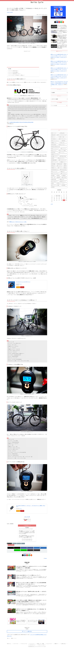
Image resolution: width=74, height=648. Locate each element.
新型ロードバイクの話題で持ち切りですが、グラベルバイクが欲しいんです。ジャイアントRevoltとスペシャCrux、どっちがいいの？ (59, 56)
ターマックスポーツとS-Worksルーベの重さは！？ (17, 75)
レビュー (23, 543)
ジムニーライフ (49, 643)
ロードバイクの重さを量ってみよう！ (15, 73)
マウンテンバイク (24, 643)
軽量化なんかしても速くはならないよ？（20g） (18, 221)
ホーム (10, 643)
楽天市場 (22, 287)
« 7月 (52, 204)
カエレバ (20, 508)
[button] (33, 550)
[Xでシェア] (14, 548)
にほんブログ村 (10, 12)
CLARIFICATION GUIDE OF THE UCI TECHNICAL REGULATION (21, 122)
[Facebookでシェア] (27, 548)
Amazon (18, 287)
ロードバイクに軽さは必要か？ (14, 72)
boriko (27, 527)
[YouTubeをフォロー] (27, 540)
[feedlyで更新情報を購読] (29, 540)
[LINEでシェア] (20, 550)
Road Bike (19, 543)
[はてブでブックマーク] (40, 548)
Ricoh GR (14, 543)
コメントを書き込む (27, 631)
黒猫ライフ (56, 643)
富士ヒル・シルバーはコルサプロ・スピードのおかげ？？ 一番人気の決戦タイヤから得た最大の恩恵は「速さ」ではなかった (59, 83)
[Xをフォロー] (23, 540)
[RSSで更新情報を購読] (31, 540)
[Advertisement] (27, 59)
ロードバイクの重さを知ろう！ (14, 70)
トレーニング (32, 643)
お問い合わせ (63, 643)
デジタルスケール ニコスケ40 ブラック (23, 281)
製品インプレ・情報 (40, 643)
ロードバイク (10, 543)
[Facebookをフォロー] (25, 540)
